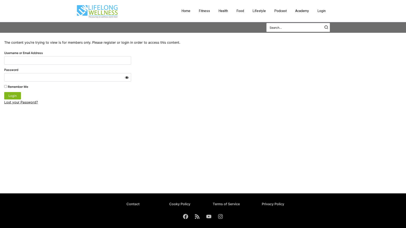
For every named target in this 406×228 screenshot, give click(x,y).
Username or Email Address (23, 53)
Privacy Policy (273, 204)
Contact (133, 204)
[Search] (326, 27)
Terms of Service (226, 204)
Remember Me (17, 86)
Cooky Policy (179, 204)
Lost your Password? (21, 102)
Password (11, 70)
